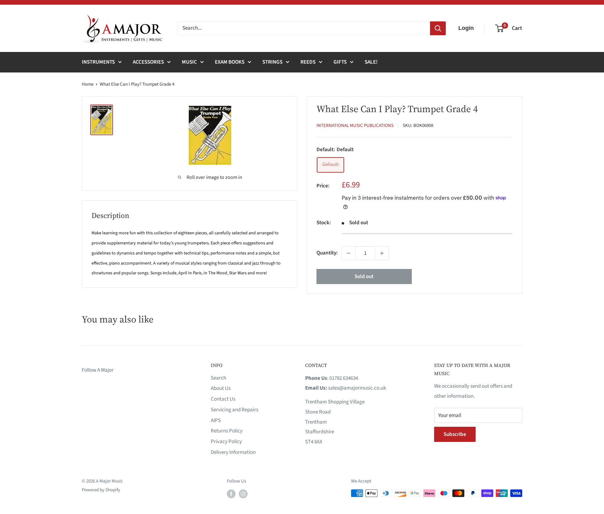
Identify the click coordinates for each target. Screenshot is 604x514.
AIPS (216, 420)
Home (87, 84)
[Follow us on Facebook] (231, 493)
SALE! (371, 62)
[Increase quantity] (382, 253)
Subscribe (455, 434)
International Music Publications (355, 125)
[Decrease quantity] (348, 253)
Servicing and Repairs (234, 410)
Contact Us (223, 399)
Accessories (148, 62)
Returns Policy (227, 431)
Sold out (364, 276)
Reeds (308, 62)
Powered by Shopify (101, 490)
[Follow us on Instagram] (243, 493)
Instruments (98, 62)
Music (189, 62)
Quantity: (327, 253)
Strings (272, 62)
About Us (221, 388)
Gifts (340, 62)
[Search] (438, 28)
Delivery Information (233, 452)
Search (218, 378)
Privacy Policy (226, 441)
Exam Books (229, 62)
